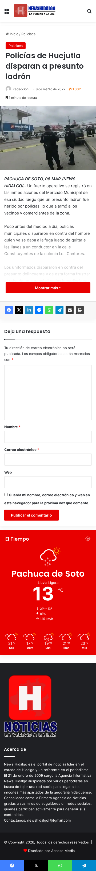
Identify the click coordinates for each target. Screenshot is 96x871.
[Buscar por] (89, 13)
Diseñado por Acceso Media (51, 851)
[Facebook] (9, 310)
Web (8, 472)
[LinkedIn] (29, 310)
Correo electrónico (21, 449)
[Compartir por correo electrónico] (70, 310)
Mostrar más (47, 288)
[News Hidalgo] (34, 11)
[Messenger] (39, 310)
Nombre (12, 427)
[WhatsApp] (49, 310)
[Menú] (6, 13)
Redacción (21, 89)
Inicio (13, 34)
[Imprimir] (80, 310)
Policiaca (28, 34)
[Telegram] (59, 310)
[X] (19, 310)
